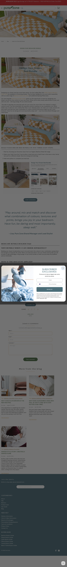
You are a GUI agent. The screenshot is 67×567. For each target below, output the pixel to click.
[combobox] (39, 284)
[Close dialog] (63, 268)
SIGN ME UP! (49, 289)
